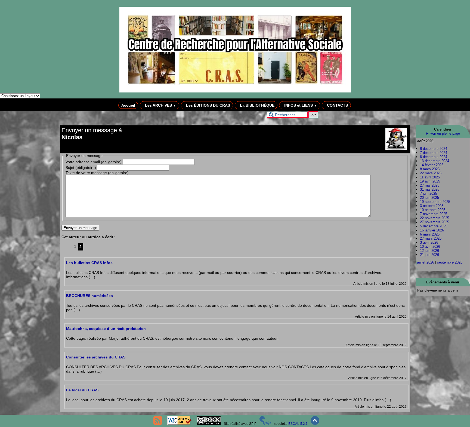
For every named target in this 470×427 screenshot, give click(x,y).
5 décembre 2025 (433, 226)
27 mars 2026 (430, 238)
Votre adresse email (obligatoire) (94, 162)
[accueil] (235, 91)
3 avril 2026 (429, 242)
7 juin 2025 (428, 193)
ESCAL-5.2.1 (298, 424)
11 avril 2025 (430, 177)
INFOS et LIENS (300, 105)
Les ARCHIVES (160, 105)
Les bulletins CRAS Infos (89, 263)
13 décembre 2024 (434, 161)
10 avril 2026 (430, 247)
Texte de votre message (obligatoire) (97, 173)
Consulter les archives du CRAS (95, 357)
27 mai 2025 (429, 185)
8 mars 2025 (430, 169)
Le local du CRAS (82, 390)
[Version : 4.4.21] (265, 424)
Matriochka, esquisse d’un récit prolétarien (106, 328)
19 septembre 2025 (435, 202)
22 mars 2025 (430, 173)
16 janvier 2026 (432, 230)
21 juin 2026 (429, 255)
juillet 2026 (425, 262)
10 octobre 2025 (432, 210)
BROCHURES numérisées (89, 295)
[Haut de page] (314, 424)
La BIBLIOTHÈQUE (256, 105)
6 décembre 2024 (433, 149)
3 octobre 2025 (431, 206)
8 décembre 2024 (433, 157)
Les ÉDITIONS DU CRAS (207, 105)
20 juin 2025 (429, 198)
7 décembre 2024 (433, 153)
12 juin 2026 (429, 251)
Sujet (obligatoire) (81, 167)
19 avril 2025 (430, 181)
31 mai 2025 (429, 189)
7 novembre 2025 (433, 214)
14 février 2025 (431, 165)
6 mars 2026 (430, 234)
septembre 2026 (449, 262)
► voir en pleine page (443, 133)
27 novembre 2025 (434, 222)
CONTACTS (337, 105)
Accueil (128, 105)
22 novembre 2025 (434, 218)
